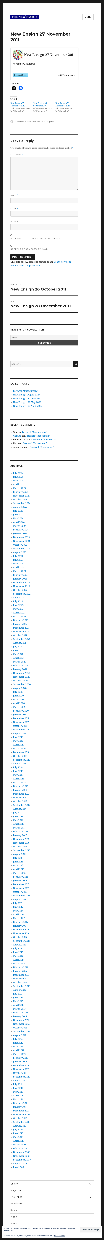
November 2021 (21, 631)
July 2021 (17, 646)
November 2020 (21, 676)
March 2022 (19, 616)
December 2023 (21, 537)
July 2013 (17, 993)
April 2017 (18, 824)
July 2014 (17, 948)
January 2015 (20, 925)
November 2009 (21, 1156)
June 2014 (18, 952)
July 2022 (18, 601)
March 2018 (19, 782)
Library (14, 1183)
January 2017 (20, 835)
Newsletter (16, 1203)
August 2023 (19, 552)
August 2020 (20, 688)
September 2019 (21, 729)
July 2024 (18, 510)
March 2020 (19, 707)
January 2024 (20, 533)
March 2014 (19, 963)
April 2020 (19, 703)
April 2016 (18, 869)
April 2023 (18, 567)
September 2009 (22, 1159)
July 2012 (17, 1039)
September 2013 (21, 986)
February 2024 (21, 529)
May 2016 (18, 865)
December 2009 (21, 1152)
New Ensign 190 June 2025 (27, 398)
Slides (13, 1210)
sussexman (19, 122)
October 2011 (20, 1073)
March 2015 (19, 918)
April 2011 (18, 1095)
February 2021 (20, 665)
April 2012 (18, 1050)
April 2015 (18, 914)
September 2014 (21, 941)
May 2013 (18, 1001)
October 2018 (20, 756)
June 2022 (18, 605)
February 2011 (20, 1103)
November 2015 (21, 888)
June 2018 (18, 771)
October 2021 (20, 635)
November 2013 (21, 978)
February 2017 (20, 831)
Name (14, 195)
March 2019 (19, 748)
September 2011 (21, 1076)
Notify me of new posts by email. (29, 249)
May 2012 (18, 1046)
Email (14, 208)
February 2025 (20, 492)
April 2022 (19, 612)
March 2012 (19, 1054)
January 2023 (20, 578)
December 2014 (21, 929)
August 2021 (19, 642)
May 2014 (18, 956)
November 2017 (21, 797)
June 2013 (18, 997)
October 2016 (20, 846)
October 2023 (20, 544)
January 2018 (20, 790)
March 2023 (19, 571)
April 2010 (18, 1140)
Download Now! (20, 75)
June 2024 (18, 514)
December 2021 (21, 627)
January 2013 (20, 1016)
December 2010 (21, 1110)
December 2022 (21, 582)
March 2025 (19, 488)
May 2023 (18, 563)
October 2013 (20, 982)
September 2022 (21, 593)
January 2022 (20, 624)
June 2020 (18, 695)
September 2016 (21, 850)
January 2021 (20, 669)
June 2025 (18, 476)
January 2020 (20, 714)
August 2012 (19, 1035)
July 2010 (18, 1129)
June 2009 (18, 1167)
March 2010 (19, 1144)
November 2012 (21, 1024)
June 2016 (18, 861)
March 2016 (19, 873)
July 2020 (18, 692)
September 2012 (21, 1031)
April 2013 (18, 1005)
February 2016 (20, 876)
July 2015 (17, 903)
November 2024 (21, 495)
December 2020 (21, 673)
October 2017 (20, 801)
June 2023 (18, 559)
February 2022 (20, 620)
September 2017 (21, 805)
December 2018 (21, 752)
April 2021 (18, 658)
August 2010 (19, 1125)
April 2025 (18, 484)
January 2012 (20, 1061)
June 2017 (18, 816)
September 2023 (21, 548)
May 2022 (18, 609)
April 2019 (18, 744)
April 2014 (18, 959)
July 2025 (18, 473)
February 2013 (20, 1012)
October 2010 (20, 1118)
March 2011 (19, 1099)
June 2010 (18, 1133)
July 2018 (18, 767)
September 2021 (21, 639)
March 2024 (19, 526)
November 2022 (21, 586)
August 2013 (19, 990)
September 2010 (21, 1122)
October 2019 (20, 725)
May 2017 (18, 820)
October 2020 (20, 680)
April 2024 (19, 522)
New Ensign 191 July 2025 (26, 394)
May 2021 (18, 654)
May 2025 (18, 480)
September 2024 (22, 503)
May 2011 (18, 1091)
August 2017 (19, 808)
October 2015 (20, 891)
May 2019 (18, 741)
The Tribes (16, 1197)
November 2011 (21, 1069)
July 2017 (17, 812)
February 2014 (20, 967)
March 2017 (19, 827)
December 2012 (21, 1020)
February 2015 (20, 922)
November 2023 (21, 541)
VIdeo (13, 1216)
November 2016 (21, 842)
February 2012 (20, 1057)
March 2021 (19, 661)
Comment (16, 154)
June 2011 (18, 1088)
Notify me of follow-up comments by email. (35, 239)
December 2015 (21, 884)
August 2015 (19, 899)
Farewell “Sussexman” (25, 391)
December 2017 (21, 793)
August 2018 (19, 763)
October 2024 (20, 499)
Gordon (17, 435)
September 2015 (21, 895)
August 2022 (19, 597)
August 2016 (19, 854)
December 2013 (21, 974)
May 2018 (18, 775)
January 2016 (20, 880)
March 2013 (19, 1008)
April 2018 (18, 778)
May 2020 (18, 699)
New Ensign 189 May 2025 (27, 402)
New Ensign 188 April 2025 (27, 406)
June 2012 (18, 1042)
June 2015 (18, 907)
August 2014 (19, 944)
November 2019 (21, 722)
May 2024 (18, 518)
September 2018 (21, 759)
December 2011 (21, 1065)
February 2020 (21, 710)
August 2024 (20, 507)
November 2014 (21, 933)
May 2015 (18, 910)
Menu (88, 17)
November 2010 (21, 1114)
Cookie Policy (59, 1236)
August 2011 (19, 1080)
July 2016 (17, 858)
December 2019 (21, 718)
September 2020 (22, 684)
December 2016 (21, 839)
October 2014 (20, 937)
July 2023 (18, 556)
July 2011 (17, 1084)
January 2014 (20, 971)
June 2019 (18, 737)
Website (14, 222)
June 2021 (18, 650)
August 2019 (19, 733)
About (13, 1223)
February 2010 (20, 1148)
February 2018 (20, 786)
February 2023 (20, 575)
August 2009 (20, 1163)
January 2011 (19, 1107)
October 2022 (20, 590)
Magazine (50, 122)
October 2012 (20, 1027)
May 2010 (18, 1137)
